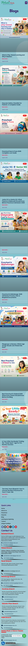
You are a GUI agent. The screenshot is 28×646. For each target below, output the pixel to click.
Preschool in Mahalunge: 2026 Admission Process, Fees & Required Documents (12, 295)
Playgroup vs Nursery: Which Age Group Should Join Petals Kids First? (13, 345)
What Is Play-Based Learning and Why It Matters (13, 56)
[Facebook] (2, 527)
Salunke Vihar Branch (10, 603)
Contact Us (6, 530)
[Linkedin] (13, 527)
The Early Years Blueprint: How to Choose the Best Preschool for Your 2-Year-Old (13, 490)
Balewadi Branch (7, 534)
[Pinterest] (16, 527)
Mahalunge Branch (8, 576)
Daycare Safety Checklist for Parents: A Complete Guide (12, 104)
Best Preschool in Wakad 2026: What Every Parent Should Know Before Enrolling (13, 395)
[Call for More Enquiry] (3, 643)
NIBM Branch (6, 617)
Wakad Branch (6, 548)
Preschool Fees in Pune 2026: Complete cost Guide (11, 152)
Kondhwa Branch (8, 589)
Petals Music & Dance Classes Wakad (12, 631)
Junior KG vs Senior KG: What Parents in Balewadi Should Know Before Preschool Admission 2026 (13, 201)
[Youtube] (8, 527)
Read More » (5, 58)
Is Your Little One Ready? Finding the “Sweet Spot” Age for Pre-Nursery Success (13, 443)
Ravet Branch (6, 561)
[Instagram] (10, 527)
